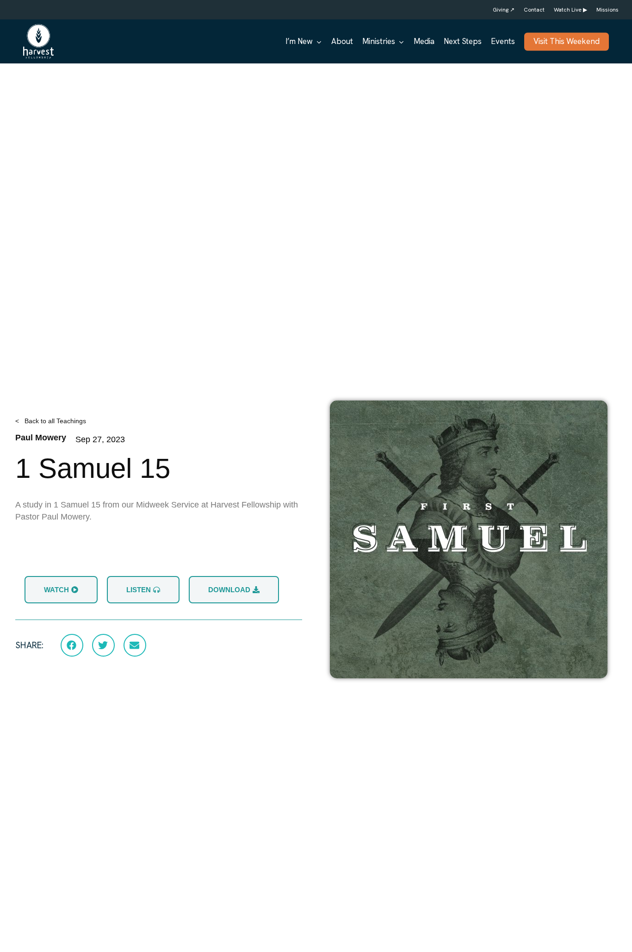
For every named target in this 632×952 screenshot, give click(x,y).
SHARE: (29, 645)
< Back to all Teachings (50, 421)
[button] (72, 645)
